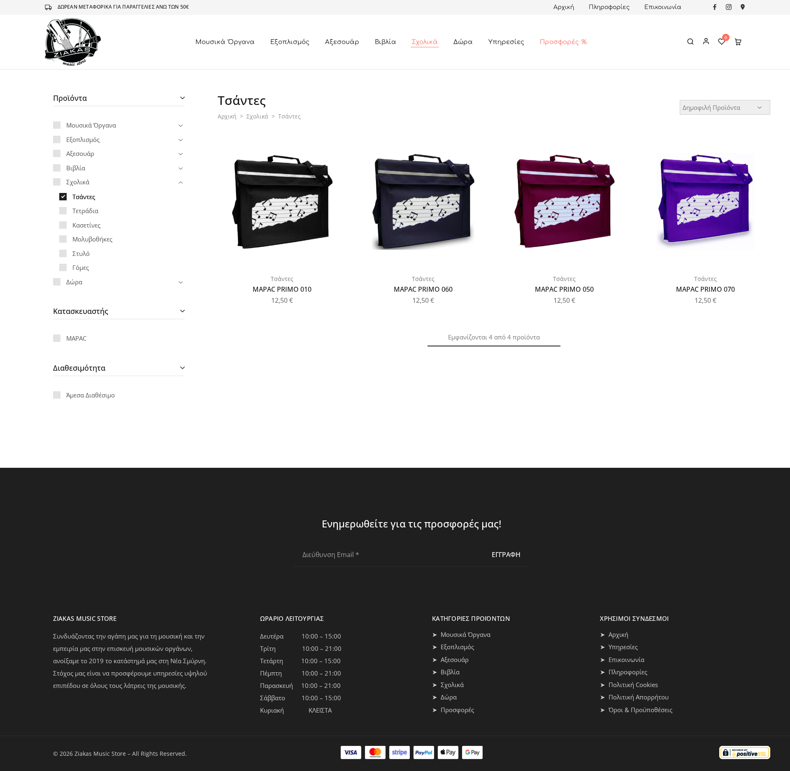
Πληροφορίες (609, 7)
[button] (332, 174)
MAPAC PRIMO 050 (564, 289)
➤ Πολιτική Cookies (629, 684)
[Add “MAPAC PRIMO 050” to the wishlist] (615, 153)
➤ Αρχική (614, 634)
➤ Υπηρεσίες (619, 647)
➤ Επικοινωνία (622, 659)
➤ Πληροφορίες (623, 672)
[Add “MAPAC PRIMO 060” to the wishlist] (474, 153)
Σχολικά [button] (425, 42)
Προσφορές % (563, 42)
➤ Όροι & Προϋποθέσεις (636, 710)
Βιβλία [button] (385, 42)
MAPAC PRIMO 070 (705, 289)
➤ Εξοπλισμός (453, 647)
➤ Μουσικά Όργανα (461, 634)
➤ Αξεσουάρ (450, 659)
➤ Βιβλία (446, 672)
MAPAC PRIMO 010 (282, 289)
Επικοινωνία (662, 7)
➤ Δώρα (444, 697)
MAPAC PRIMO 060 (423, 289)
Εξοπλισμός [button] (289, 42)
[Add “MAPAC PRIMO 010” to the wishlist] (333, 153)
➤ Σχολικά (448, 684)
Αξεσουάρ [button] (342, 42)
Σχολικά (257, 116)
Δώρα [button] (463, 42)
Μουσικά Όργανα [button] (225, 42)
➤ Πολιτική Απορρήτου (634, 697)
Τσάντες (282, 279)
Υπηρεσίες (506, 42)
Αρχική (563, 7)
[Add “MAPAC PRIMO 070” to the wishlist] (757, 153)
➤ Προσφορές (453, 710)
